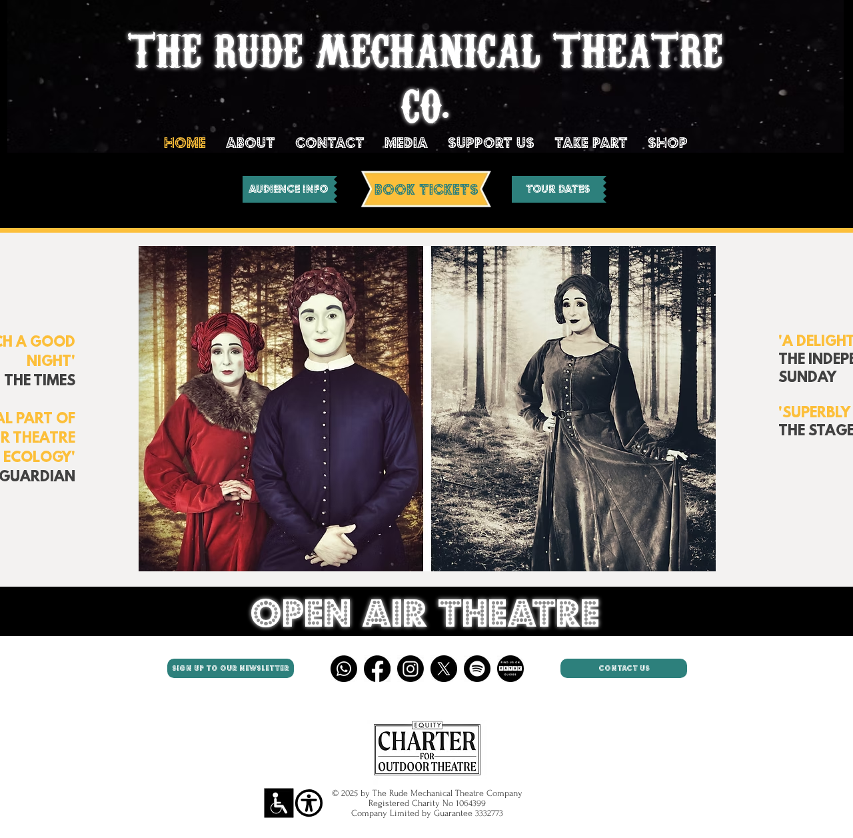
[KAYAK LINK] (510, 668)
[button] (427, 408)
